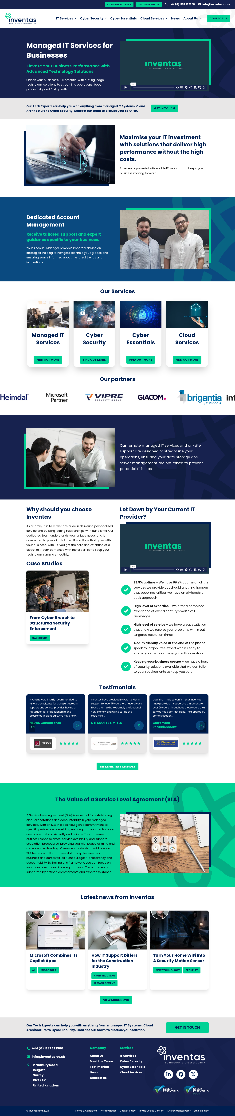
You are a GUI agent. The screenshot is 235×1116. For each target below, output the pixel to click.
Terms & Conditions (86, 1110)
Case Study (39, 638)
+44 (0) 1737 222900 (182, 4)
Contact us (218, 18)
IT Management (104, 983)
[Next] (203, 727)
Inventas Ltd (36, 1110)
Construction (104, 975)
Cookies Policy (128, 1110)
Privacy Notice (109, 1110)
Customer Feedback (119, 4)
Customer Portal (148, 4)
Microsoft (48, 970)
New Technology (168, 970)
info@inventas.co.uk (216, 4)
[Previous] (32, 727)
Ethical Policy (201, 1110)
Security (192, 970)
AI (33, 970)
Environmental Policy (179, 1110)
